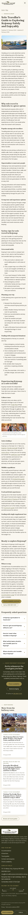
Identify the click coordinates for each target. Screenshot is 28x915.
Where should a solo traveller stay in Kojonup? (12, 652)
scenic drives (5, 452)
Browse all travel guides (10, 818)
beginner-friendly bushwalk (9, 448)
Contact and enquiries (7, 859)
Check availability (14, 684)
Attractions (4, 853)
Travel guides (5, 856)
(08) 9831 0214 (17, 693)
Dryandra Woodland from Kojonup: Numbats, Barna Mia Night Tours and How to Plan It (12, 768)
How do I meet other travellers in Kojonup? (10, 634)
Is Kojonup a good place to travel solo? (11, 619)
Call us (21, 912)
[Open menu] (25, 3)
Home (3, 10)
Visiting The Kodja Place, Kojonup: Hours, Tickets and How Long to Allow (12, 795)
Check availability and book (11, 601)
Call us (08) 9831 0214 (9, 605)
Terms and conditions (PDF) (12, 907)
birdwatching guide (18, 479)
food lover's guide (9, 508)
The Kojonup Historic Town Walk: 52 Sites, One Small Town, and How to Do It (13, 738)
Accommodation (6, 850)
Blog (7, 10)
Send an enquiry (14, 689)
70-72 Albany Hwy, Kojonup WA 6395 (12, 868)
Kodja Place (14, 404)
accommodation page (7, 595)
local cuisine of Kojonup (11, 499)
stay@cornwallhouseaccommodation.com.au (14, 874)
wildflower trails (15, 454)
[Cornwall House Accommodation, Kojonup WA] (8, 3)
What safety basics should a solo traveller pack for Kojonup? (12, 643)
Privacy (3, 907)
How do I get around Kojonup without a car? (12, 627)
